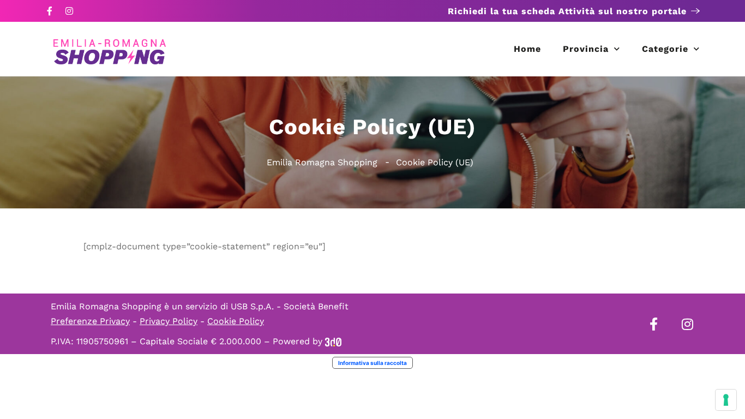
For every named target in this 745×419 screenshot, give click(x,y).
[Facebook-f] (49, 11)
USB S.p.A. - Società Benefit (290, 306)
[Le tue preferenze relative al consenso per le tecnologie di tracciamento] (726, 400)
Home (527, 49)
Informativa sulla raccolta (372, 363)
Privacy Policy (168, 321)
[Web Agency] (333, 341)
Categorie (665, 49)
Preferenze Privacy (90, 321)
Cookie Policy (235, 321)
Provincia (586, 49)
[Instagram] (69, 11)
